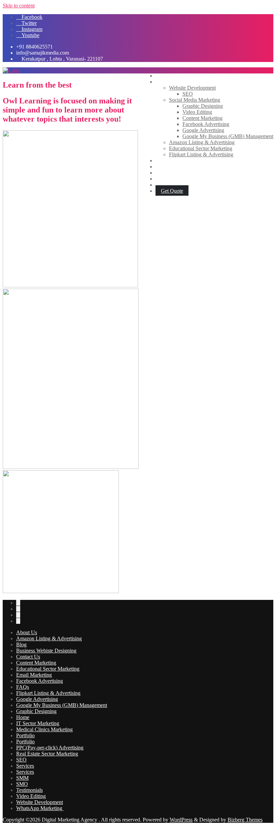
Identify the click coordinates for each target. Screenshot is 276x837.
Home (22, 717)
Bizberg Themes (245, 820)
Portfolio (25, 735)
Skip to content (19, 5)
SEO (21, 760)
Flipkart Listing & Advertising (48, 693)
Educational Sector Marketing (47, 669)
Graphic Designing (36, 711)
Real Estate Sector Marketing (47, 753)
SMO (22, 784)
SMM (22, 778)
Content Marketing (36, 663)
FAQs (22, 687)
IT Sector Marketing (37, 723)
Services (25, 766)
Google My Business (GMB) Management (61, 705)
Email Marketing (34, 675)
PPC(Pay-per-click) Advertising (49, 747)
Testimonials (29, 790)
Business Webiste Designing (46, 650)
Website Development (39, 802)
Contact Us (28, 656)
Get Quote (172, 191)
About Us (26, 632)
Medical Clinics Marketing (44, 729)
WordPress (181, 820)
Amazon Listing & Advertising (49, 638)
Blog (21, 644)
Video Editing (31, 796)
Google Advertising (37, 699)
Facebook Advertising (39, 681)
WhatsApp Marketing (40, 808)
